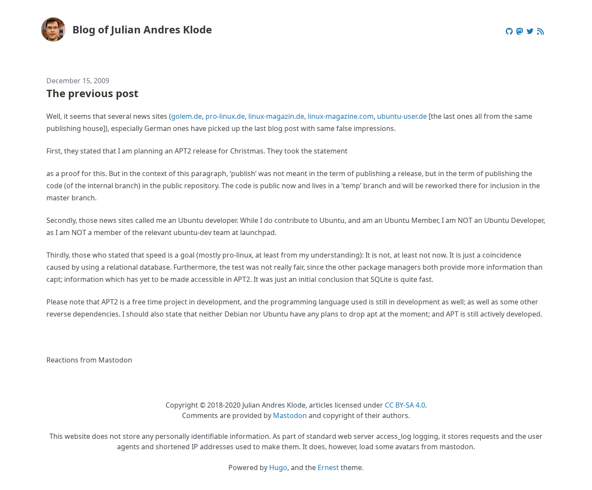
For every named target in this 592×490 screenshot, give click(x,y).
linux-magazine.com (341, 116)
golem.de (186, 116)
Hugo (278, 467)
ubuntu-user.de (402, 116)
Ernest (328, 467)
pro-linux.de (225, 116)
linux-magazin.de (276, 116)
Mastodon (290, 415)
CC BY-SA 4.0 (405, 405)
